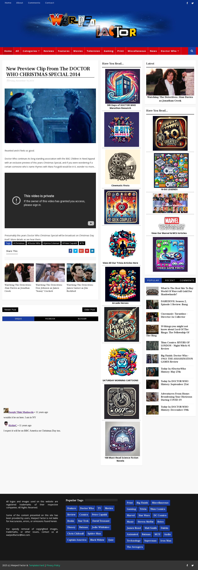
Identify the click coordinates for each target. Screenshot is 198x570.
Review (71, 514)
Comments (34, 2)
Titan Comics (157, 509)
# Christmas (19, 243)
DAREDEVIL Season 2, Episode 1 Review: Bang (174, 303)
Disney (71, 527)
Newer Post (10, 309)
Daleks (164, 528)
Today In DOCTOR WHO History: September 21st (175, 383)
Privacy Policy (53, 565)
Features (64, 50)
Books (70, 520)
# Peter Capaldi (69, 243)
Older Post (89, 309)
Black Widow (97, 539)
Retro (160, 521)
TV (99, 508)
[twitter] (192, 3)
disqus (18, 318)
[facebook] (187, 3)
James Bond (134, 528)
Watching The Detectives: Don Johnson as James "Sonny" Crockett (49, 288)
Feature (71, 508)
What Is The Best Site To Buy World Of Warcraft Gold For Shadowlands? (177, 291)
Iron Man (165, 540)
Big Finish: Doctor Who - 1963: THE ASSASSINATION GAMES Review (177, 358)
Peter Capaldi (99, 514)
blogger (82, 318)
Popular (153, 280)
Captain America (76, 539)
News (153, 50)
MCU (157, 534)
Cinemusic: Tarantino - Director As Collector (174, 315)
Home (8, 2)
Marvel (131, 515)
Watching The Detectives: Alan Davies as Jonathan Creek (18, 288)
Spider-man (94, 533)
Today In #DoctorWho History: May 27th (173, 370)
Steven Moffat (145, 521)
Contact (49, 2)
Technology (133, 540)
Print (120, 50)
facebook (50, 318)
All (17, 50)
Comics (83, 514)
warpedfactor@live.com (18, 534)
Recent (170, 280)
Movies (78, 50)
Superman (150, 540)
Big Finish (142, 502)
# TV (82, 243)
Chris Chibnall (75, 533)
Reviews (49, 50)
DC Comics (160, 515)
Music (130, 521)
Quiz (111, 539)
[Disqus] (50, 362)
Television (93, 50)
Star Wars (144, 515)
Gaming (109, 50)
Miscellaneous (137, 50)
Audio (167, 534)
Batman (83, 527)
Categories (30, 50)
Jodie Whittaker (101, 527)
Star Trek (83, 520)
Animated (132, 534)
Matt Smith (151, 528)
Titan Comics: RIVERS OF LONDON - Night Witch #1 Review (175, 345)
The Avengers (135, 547)
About (19, 2)
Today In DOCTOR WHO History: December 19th (175, 408)
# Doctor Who (34, 243)
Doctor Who (169, 50)
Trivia (143, 509)
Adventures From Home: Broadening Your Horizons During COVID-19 (176, 396)
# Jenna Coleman (51, 243)
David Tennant (100, 520)
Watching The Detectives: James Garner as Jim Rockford (80, 288)
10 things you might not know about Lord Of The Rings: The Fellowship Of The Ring (167, 331)
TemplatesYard (36, 565)
